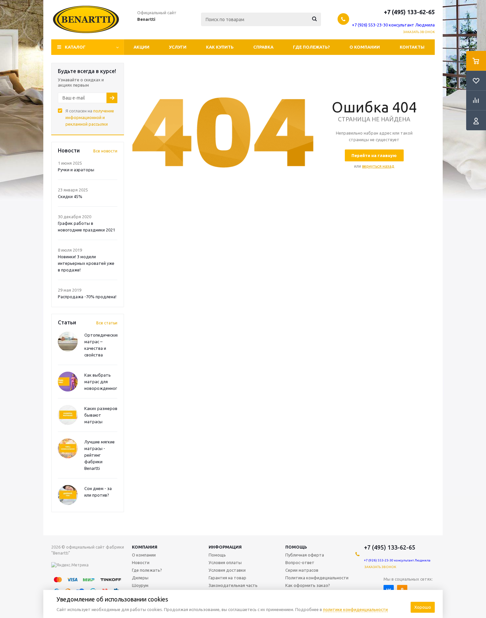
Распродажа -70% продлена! (87, 296)
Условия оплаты (225, 562)
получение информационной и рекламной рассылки (89, 117)
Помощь (296, 547)
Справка (263, 47)
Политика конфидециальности (316, 577)
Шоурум (140, 585)
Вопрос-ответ (299, 562)
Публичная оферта (304, 555)
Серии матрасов (301, 570)
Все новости (105, 151)
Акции (141, 47)
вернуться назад (378, 166)
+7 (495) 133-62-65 (409, 12)
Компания (144, 547)
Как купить (220, 47)
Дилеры (140, 577)
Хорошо (422, 607)
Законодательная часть (233, 585)
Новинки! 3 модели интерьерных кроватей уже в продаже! (86, 263)
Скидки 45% (70, 196)
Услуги (177, 47)
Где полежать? (311, 47)
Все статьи (106, 323)
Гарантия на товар (227, 577)
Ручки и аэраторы (76, 169)
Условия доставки (227, 570)
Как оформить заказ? (307, 585)
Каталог (75, 47)
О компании (364, 47)
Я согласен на (89, 117)
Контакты (412, 47)
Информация (225, 547)
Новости (140, 562)
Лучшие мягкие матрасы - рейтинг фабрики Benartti (99, 455)
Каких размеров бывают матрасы (100, 415)
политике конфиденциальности (355, 609)
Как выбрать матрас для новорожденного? (103, 382)
